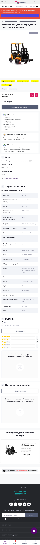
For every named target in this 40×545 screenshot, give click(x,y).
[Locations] (35, 2)
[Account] (38, 2)
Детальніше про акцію (14, 12)
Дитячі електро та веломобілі (27, 21)
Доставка (11, 115)
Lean (10, 85)
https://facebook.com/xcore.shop (15, 504)
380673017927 (11, 504)
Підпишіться (31, 515)
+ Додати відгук (20, 331)
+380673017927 (20, 491)
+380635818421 (20, 494)
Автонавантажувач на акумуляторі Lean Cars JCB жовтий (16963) (28, 443)
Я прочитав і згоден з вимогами (21, 518)
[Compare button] (36, 95)
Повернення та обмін (16, 135)
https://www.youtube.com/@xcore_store (29, 504)
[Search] (6, 2)
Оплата (10, 145)
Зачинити (20, 15)
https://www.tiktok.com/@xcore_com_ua (24, 504)
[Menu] (2, 2)
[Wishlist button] (32, 95)
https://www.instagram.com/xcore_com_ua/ (20, 504)
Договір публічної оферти (19, 518)
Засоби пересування (11, 21)
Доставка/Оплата (12, 178)
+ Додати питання (20, 391)
